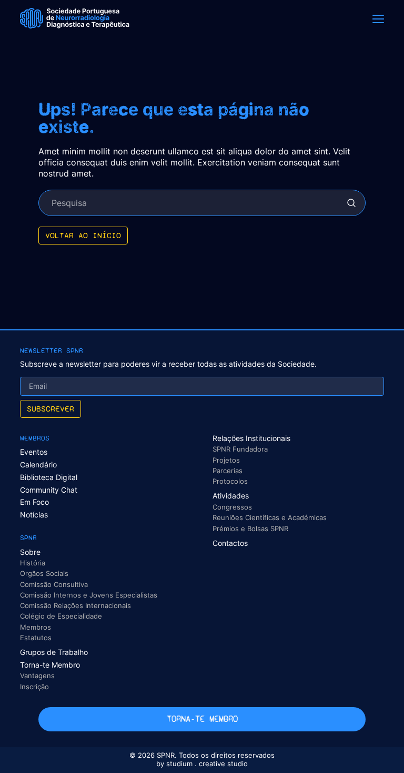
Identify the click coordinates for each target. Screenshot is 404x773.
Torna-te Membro (50, 664)
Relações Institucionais (251, 438)
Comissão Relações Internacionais (75, 605)
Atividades (231, 495)
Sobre (30, 551)
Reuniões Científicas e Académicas (270, 517)
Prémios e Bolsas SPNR (250, 528)
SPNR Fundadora (240, 449)
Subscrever (50, 409)
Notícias (34, 514)
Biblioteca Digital (48, 477)
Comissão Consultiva (54, 584)
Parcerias (228, 470)
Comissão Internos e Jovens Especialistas (88, 595)
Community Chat (48, 489)
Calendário (38, 464)
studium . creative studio (207, 764)
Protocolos (230, 481)
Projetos (226, 460)
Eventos (33, 451)
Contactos (230, 543)
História (32, 563)
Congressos (232, 507)
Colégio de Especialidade (61, 616)
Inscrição (34, 686)
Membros (35, 627)
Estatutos (36, 637)
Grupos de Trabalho (54, 652)
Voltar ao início (83, 235)
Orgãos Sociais (44, 573)
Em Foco (34, 501)
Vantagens (37, 675)
